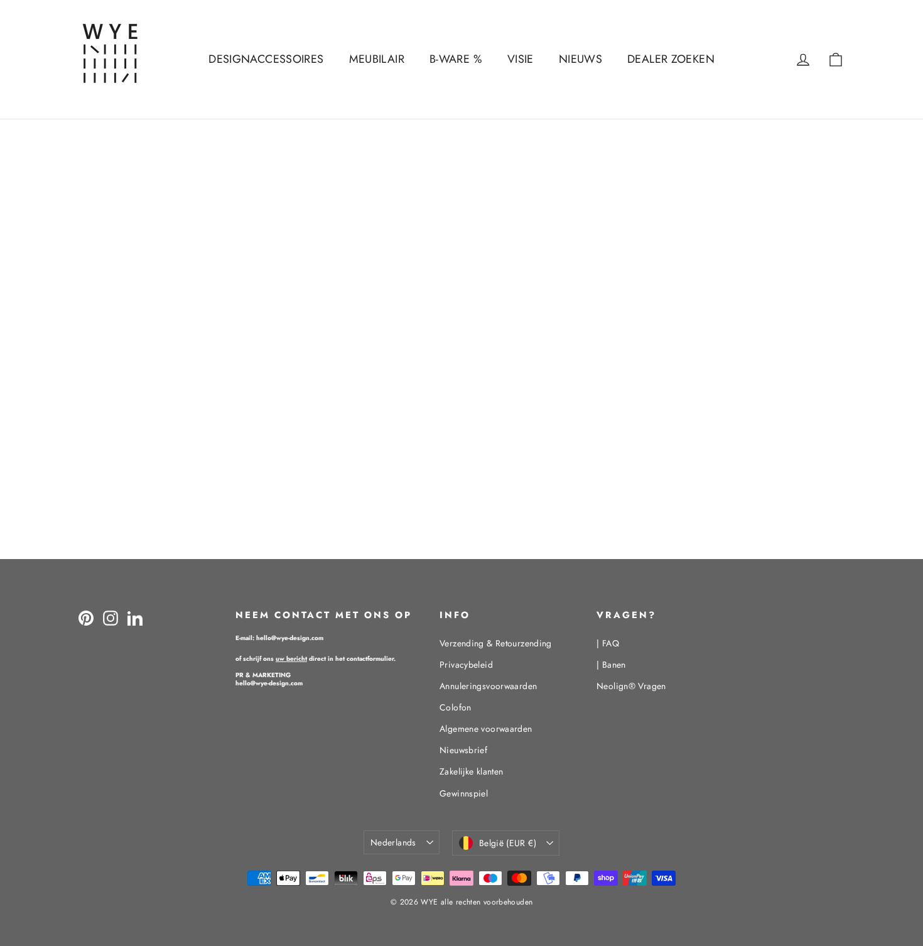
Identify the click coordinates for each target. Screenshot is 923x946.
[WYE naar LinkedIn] (135, 617)
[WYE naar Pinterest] (86, 617)
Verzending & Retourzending (496, 643)
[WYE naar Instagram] (110, 617)
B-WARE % (455, 59)
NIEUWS (580, 59)
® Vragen (631, 686)
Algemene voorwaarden (486, 728)
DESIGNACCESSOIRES (265, 59)
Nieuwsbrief (463, 750)
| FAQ (607, 643)
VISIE (520, 59)
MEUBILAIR (376, 59)
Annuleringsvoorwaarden (488, 686)
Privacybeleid (466, 664)
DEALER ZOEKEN (671, 59)
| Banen (611, 664)
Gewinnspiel (464, 793)
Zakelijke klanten (471, 771)
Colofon (456, 707)
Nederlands (393, 842)
